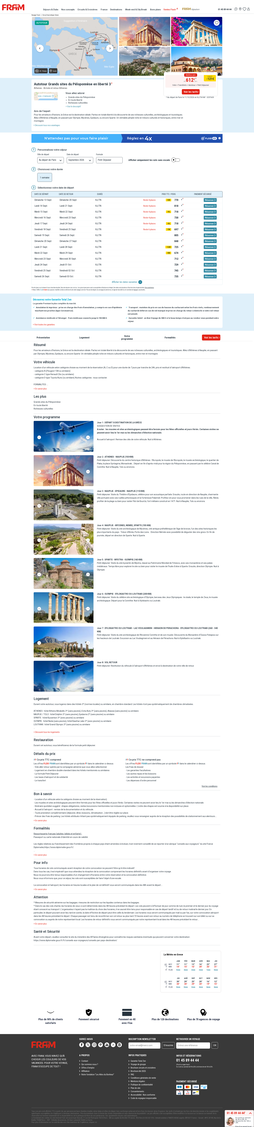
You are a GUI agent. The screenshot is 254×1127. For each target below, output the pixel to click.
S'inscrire (168, 1045)
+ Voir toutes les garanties (44, 324)
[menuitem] (51, 9)
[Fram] (13, 7)
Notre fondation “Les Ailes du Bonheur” (97, 1074)
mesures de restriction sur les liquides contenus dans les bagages (108, 902)
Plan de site (135, 1088)
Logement (84, 337)
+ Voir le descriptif (73, 106)
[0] (244, 9)
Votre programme (127, 337)
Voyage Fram (35, 15)
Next (110, 49)
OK (214, 1045)
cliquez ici (93, 1122)
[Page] (81, 1044)
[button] (63, 436)
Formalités (170, 337)
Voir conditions (149, 287)
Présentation (43, 337)
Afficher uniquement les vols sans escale (149, 160)
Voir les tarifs (191, 91)
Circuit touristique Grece (50, 15)
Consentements (137, 1091)
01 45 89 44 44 (225, 9)
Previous (40, 49)
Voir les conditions (209, 786)
